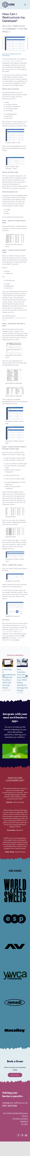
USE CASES (15, 870)
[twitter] (22, 1135)
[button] (3, 676)
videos (19, 631)
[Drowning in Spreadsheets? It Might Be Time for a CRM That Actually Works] (7, 663)
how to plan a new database (12, 61)
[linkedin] (26, 1135)
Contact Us (20, 638)
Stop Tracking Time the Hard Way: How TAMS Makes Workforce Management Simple (23, 680)
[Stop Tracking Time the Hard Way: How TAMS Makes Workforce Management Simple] (22, 663)
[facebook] (18, 1135)
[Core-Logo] (8, 2)
